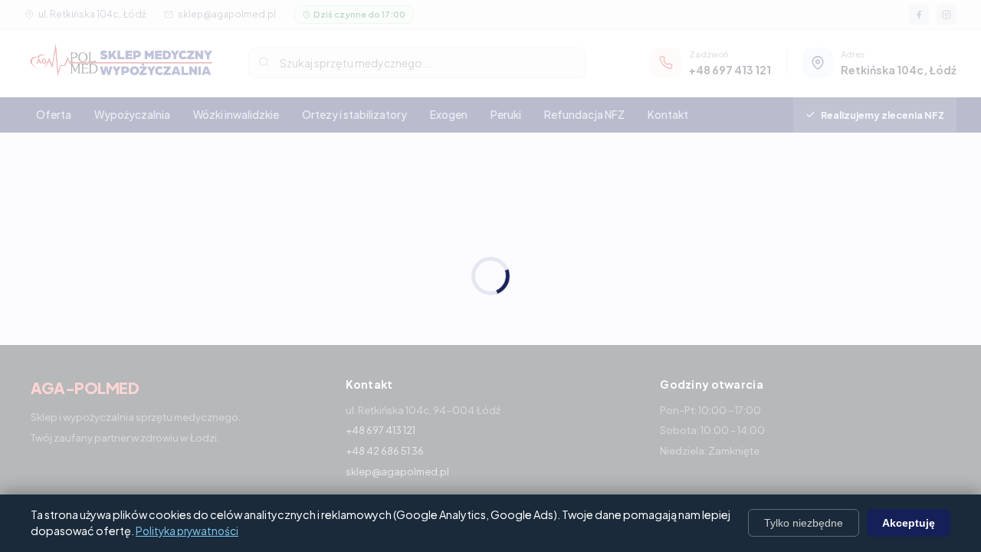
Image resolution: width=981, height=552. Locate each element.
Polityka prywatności (187, 530)
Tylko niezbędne (803, 523)
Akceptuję (908, 523)
